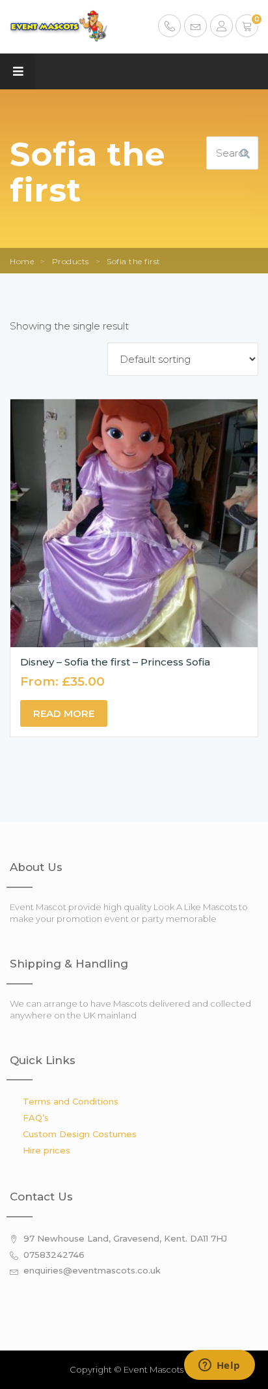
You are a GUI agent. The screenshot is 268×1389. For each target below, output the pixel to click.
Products (70, 261)
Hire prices (46, 1150)
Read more (63, 713)
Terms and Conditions (70, 1101)
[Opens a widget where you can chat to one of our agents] (219, 1366)
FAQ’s (36, 1117)
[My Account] (221, 27)
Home (22, 261)
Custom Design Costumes (80, 1134)
